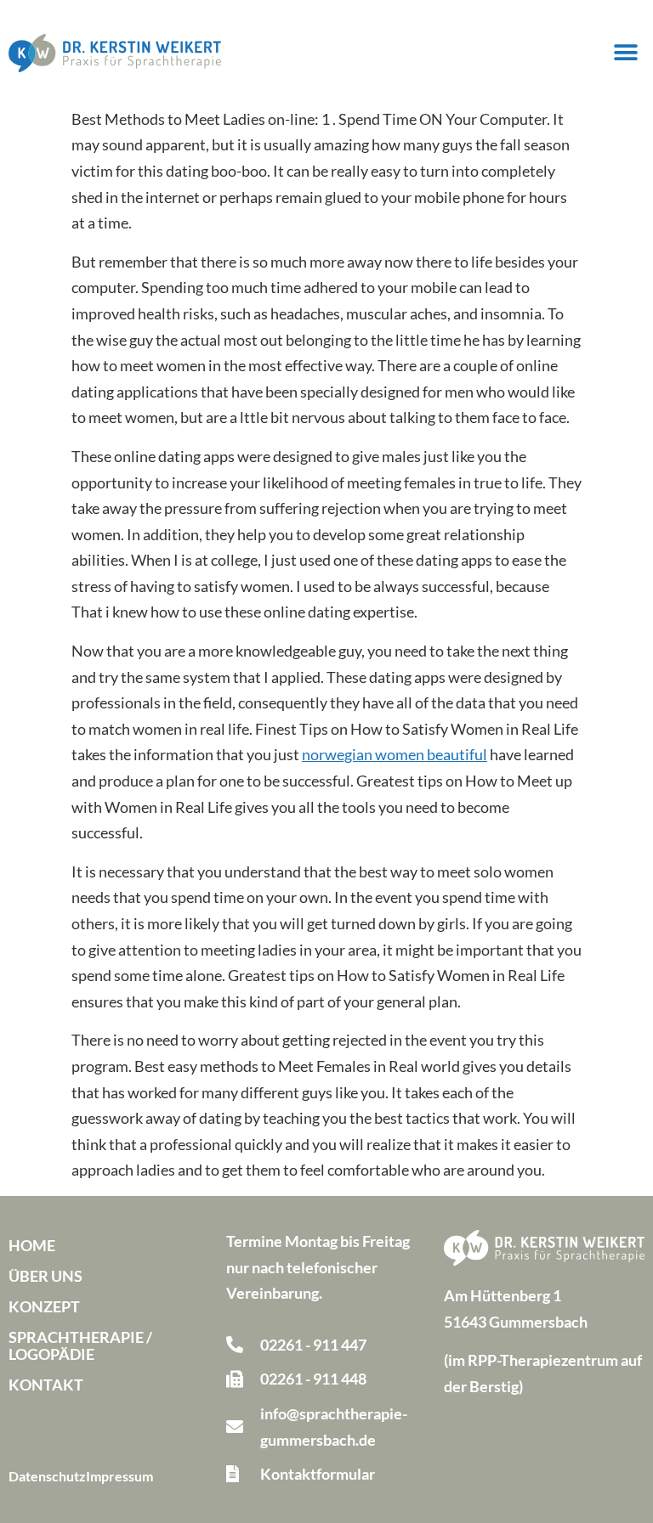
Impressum (119, 1476)
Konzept (44, 1306)
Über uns (45, 1275)
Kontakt (46, 1384)
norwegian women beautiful (394, 754)
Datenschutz (47, 1476)
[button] (625, 53)
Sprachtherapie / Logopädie (80, 1345)
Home (32, 1245)
